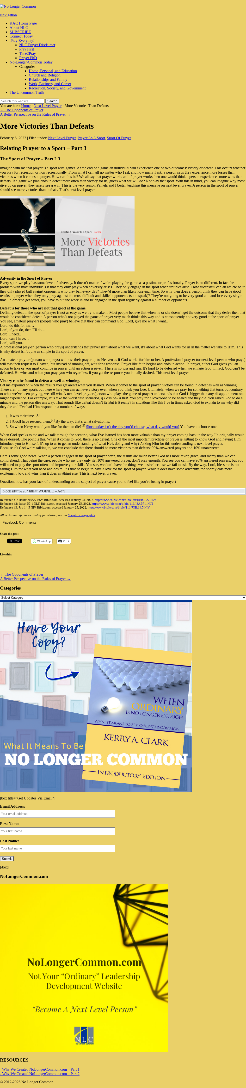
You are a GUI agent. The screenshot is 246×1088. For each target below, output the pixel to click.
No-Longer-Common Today (31, 62)
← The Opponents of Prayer (21, 110)
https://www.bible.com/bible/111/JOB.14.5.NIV (119, 507)
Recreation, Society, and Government (57, 88)
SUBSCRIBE (20, 32)
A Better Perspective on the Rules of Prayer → (35, 114)
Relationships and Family (48, 79)
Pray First (26, 49)
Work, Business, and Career (50, 84)
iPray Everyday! (22, 40)
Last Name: (9, 841)
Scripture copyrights (81, 515)
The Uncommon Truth (27, 92)
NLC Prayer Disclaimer (37, 45)
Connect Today (21, 36)
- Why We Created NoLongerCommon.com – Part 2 (40, 1074)
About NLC (19, 27)
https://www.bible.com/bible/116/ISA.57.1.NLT (122, 503)
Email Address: (12, 806)
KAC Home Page (23, 23)
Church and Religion (45, 75)
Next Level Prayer (48, 106)
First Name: (9, 824)
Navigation (8, 15)
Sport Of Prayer (119, 138)
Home (26, 106)
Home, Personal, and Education (53, 71)
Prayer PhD (28, 58)
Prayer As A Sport (91, 138)
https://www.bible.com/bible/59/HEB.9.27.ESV (125, 500)
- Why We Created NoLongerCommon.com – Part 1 (40, 1069)
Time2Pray (27, 53)
